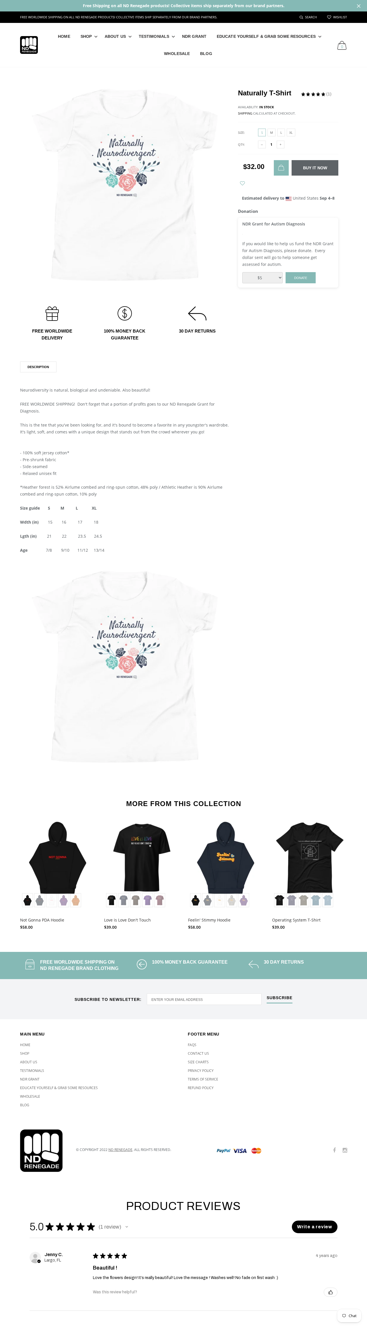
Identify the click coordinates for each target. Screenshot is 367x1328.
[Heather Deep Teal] (315, 900)
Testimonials (154, 36)
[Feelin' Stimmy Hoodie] (225, 864)
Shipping (245, 113)
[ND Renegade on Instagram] (344, 1151)
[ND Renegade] (43, 1150)
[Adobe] (75, 900)
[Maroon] (159, 900)
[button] (126, 1226)
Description (38, 367)
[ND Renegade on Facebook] (334, 1151)
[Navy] (123, 900)
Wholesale (177, 53)
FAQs (192, 1044)
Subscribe (279, 998)
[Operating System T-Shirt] (310, 864)
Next (359, 872)
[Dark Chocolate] (135, 900)
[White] (51, 900)
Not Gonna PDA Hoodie (42, 920)
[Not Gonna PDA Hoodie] (57, 864)
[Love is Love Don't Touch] (141, 864)
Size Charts (198, 1062)
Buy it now (315, 168)
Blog (206, 53)
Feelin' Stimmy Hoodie (209, 920)
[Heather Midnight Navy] (291, 900)
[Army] (303, 900)
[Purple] (63, 900)
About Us (115, 36)
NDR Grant (194, 36)
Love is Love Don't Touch (127, 920)
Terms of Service (203, 1079)
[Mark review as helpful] (330, 1292)
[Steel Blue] (327, 900)
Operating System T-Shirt (296, 920)
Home (64, 36)
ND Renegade (120, 1149)
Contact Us (198, 1053)
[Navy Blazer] (39, 900)
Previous (7, 872)
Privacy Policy (201, 1070)
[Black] (27, 900)
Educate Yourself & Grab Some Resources (266, 36)
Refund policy (201, 1087)
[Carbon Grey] (231, 900)
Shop (86, 36)
